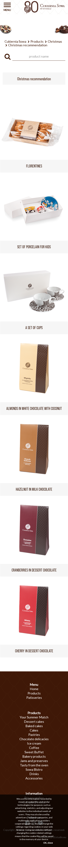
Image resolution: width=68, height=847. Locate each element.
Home (34, 689)
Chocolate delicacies (34, 739)
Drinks (34, 774)
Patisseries (34, 698)
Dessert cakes (34, 722)
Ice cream (34, 743)
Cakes (34, 730)
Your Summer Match (34, 717)
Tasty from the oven (34, 765)
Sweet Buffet (34, 752)
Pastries (34, 735)
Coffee (34, 748)
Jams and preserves (34, 761)
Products (34, 693)
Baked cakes (34, 726)
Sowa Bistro (34, 769)
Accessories (34, 778)
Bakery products (34, 756)
